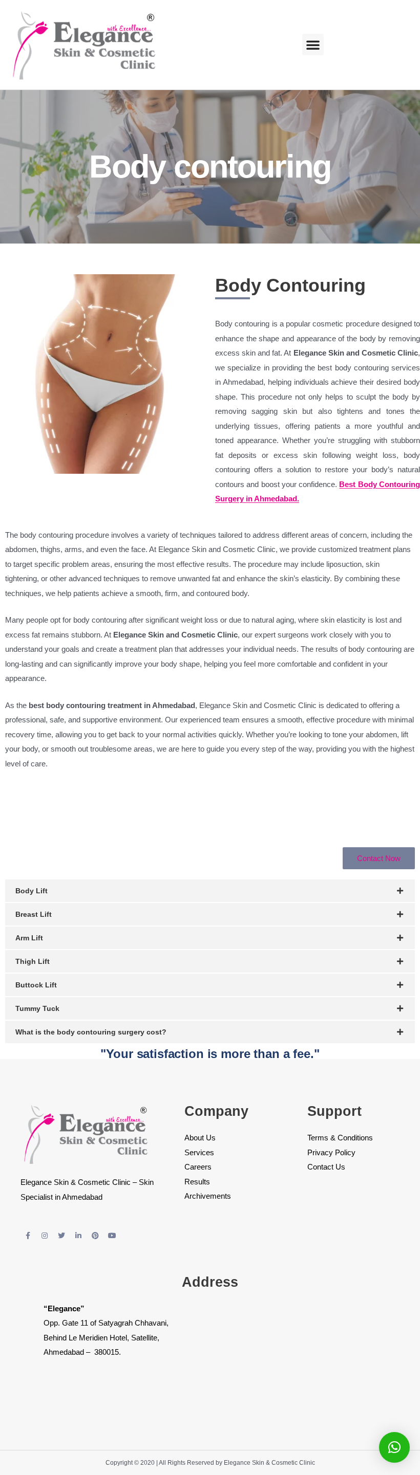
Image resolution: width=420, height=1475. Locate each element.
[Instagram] (44, 1235)
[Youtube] (112, 1235)
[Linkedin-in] (78, 1235)
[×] (394, 1447)
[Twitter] (61, 1235)
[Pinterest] (95, 1235)
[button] (313, 44)
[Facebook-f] (27, 1235)
